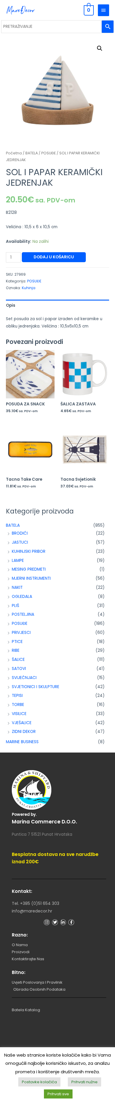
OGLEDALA (22, 596)
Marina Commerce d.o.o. (44, 821)
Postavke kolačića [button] (39, 1082)
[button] (99, 48)
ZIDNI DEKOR (24, 731)
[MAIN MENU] (103, 10)
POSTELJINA (23, 614)
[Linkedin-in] (63, 922)
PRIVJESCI (21, 632)
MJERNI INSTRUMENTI (31, 578)
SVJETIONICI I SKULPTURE (35, 687)
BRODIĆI (20, 533)
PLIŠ (15, 605)
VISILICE (19, 714)
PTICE (17, 641)
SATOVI (19, 668)
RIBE (15, 650)
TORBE (18, 704)
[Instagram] (47, 922)
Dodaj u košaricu (54, 257)
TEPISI (17, 695)
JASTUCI (20, 542)
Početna (14, 153)
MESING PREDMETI (29, 569)
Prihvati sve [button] (58, 1094)
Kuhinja (28, 287)
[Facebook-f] (71, 922)
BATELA (13, 525)
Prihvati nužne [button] (84, 1082)
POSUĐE (19, 623)
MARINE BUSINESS (22, 742)
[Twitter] (55, 922)
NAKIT (17, 587)
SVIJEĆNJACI (24, 677)
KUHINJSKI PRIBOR (28, 551)
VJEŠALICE (22, 723)
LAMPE (18, 560)
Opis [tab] (10, 305)
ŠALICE (18, 659)
